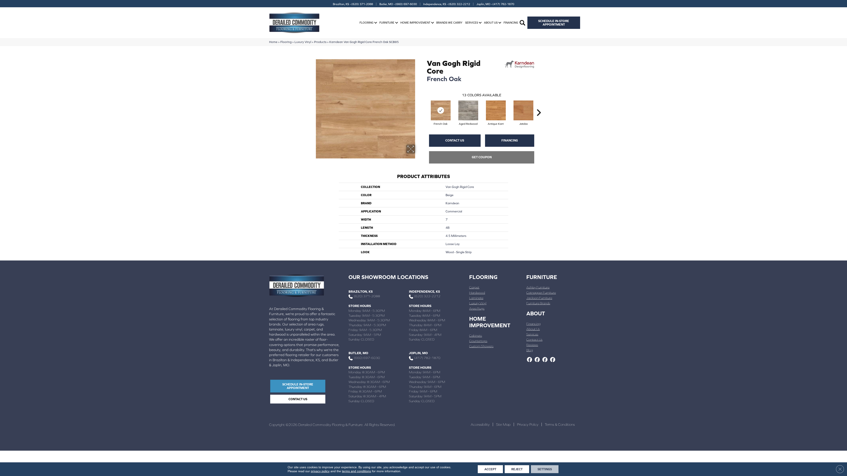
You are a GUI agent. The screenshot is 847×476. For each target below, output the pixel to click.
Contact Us (454, 140)
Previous (424, 106)
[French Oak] (441, 110)
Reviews (532, 345)
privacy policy (320, 471)
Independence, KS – (446, 4)
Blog (529, 350)
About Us (491, 22)
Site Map (503, 424)
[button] (375, 22)
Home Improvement (415, 22)
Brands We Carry (449, 22)
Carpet (474, 287)
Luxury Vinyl (302, 42)
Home (273, 42)
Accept (490, 469)
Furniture (386, 22)
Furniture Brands (538, 303)
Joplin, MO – (495, 4)
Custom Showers (481, 346)
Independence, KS (424, 291)
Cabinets (475, 335)
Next (538, 106)
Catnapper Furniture (541, 292)
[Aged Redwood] (468, 110)
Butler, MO (358, 353)
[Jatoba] (523, 110)
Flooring (366, 22)
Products (320, 42)
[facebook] (529, 360)
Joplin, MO (418, 353)
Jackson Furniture (539, 298)
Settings (545, 469)
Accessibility (480, 424)
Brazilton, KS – (353, 4)
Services (471, 22)
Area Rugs (476, 308)
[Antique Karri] (496, 110)
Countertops (478, 341)
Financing (511, 22)
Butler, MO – (398, 4)
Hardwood (477, 292)
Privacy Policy (527, 424)
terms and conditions (356, 471)
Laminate (476, 298)
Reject (517, 469)
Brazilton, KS (361, 291)
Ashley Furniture (537, 287)
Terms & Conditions (560, 424)
